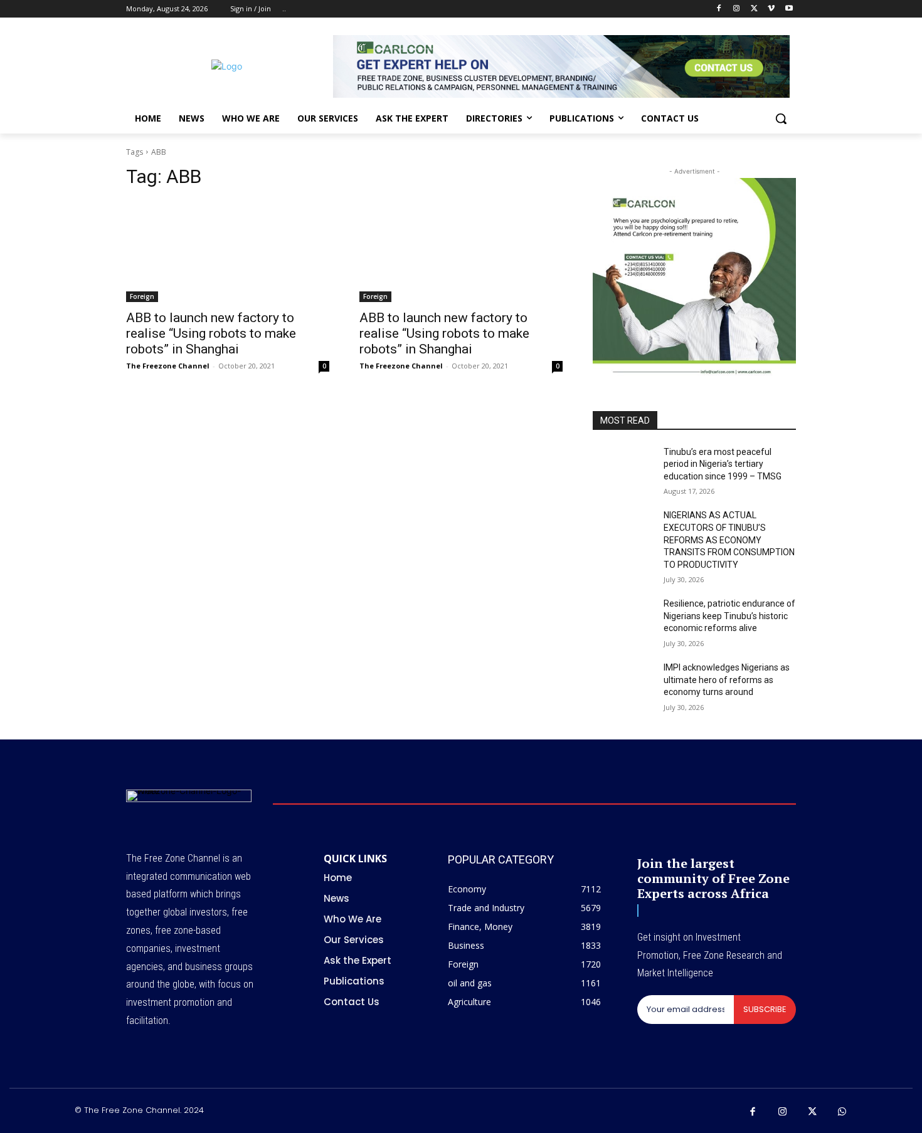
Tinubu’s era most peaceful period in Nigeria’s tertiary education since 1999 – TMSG (723, 464)
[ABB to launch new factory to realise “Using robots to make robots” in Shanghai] (227, 251)
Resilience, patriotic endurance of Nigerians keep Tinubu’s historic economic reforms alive (729, 615)
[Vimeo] (771, 9)
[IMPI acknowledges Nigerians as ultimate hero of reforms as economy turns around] (623, 683)
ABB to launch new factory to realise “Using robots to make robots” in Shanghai (211, 333)
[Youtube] (789, 9)
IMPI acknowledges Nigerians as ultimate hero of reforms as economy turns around (727, 679)
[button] (781, 118)
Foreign (142, 296)
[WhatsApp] (842, 1112)
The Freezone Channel (167, 365)
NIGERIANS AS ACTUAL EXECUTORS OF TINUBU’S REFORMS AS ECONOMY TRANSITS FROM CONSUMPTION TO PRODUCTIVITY (729, 539)
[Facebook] (719, 9)
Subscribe (765, 1009)
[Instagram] (736, 9)
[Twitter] (754, 9)
